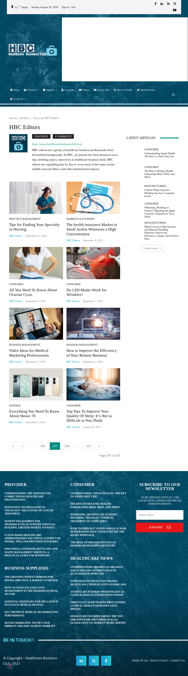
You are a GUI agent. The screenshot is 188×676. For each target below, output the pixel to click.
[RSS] (168, 4)
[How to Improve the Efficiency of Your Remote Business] (93, 324)
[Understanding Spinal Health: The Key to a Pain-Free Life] (134, 153)
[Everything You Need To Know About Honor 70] (36, 384)
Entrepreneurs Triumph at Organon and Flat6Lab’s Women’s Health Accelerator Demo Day (96, 570)
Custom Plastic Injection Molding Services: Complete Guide (159, 192)
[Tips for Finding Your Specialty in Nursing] (36, 198)
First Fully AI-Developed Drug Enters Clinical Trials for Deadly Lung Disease (97, 605)
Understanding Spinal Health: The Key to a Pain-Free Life (160, 155)
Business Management (24, 345)
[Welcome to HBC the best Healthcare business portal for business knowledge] (33, 50)
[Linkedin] (162, 4)
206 (42, 446)
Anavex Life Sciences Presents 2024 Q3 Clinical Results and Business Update (97, 593)
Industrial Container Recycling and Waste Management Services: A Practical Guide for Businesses (31, 552)
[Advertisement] (125, 49)
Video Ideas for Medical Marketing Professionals (29, 352)
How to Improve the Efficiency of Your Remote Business (91, 352)
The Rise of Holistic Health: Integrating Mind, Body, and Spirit (159, 174)
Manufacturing (155, 186)
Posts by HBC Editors (46, 118)
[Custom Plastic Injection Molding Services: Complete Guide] (134, 191)
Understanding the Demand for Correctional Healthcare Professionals (28, 496)
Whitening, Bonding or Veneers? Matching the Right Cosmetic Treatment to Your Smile (94, 517)
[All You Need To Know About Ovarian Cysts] (36, 263)
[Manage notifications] (10, 666)
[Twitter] (174, 4)
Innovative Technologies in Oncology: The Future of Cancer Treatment (29, 510)
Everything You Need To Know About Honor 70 (34, 413)
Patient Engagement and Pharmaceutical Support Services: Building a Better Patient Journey (30, 524)
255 (88, 446)
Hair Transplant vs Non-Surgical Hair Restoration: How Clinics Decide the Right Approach (98, 531)
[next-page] (99, 446)
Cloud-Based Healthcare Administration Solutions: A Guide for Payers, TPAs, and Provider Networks (33, 538)
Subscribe (156, 527)
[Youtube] (174, 10)
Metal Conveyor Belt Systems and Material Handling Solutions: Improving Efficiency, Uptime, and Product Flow (161, 232)
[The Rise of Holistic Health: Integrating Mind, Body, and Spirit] (134, 172)
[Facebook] (155, 4)
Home (13, 118)
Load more (151, 248)
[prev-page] (13, 446)
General (15, 405)
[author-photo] (20, 153)
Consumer (16, 284)
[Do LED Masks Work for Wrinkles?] (93, 263)
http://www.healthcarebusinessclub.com (57, 144)
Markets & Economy (80, 219)
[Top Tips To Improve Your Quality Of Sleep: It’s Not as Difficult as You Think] (93, 384)
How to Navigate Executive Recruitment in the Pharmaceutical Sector (31, 591)
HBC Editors (15, 235)
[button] (173, 94)
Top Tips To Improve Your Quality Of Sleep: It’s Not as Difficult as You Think (89, 416)
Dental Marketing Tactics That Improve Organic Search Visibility (30, 624)
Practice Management (25, 219)
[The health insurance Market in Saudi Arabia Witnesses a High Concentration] (93, 198)
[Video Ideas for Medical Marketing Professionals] (36, 324)
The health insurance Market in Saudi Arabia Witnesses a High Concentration (91, 229)
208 (67, 446)
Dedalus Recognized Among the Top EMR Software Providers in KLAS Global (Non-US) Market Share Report (98, 619)
